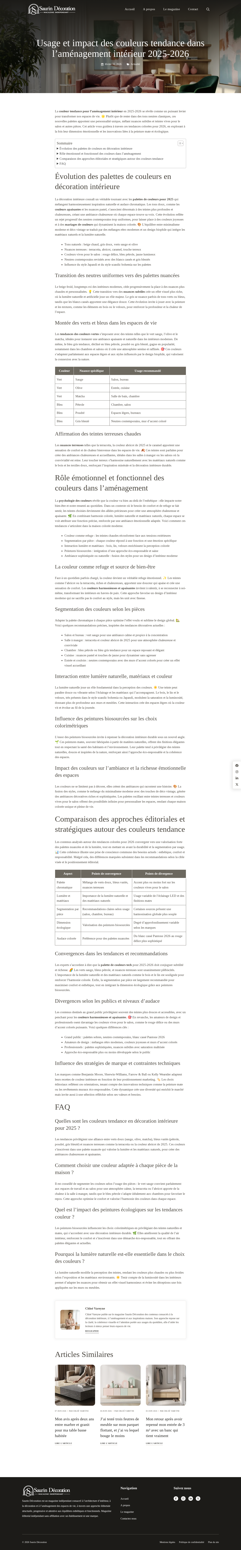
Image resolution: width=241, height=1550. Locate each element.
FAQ (63, 163)
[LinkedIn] (190, 1498)
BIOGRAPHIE (92, 1331)
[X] (198, 1498)
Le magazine (171, 9)
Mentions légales (167, 1542)
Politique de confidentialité (191, 1542)
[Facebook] (176, 1498)
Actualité (135, 64)
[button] (208, 9)
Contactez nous (128, 1518)
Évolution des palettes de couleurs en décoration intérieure (96, 148)
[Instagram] (183, 1498)
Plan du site (213, 1542)
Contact (193, 9)
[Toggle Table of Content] (179, 143)
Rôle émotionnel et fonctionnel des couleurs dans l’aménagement (100, 153)
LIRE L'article (63, 1443)
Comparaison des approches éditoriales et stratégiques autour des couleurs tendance (111, 158)
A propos (149, 9)
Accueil (130, 9)
